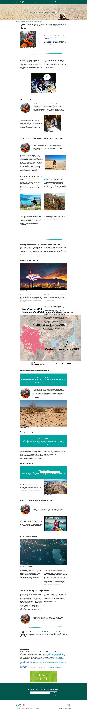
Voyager (43, 2)
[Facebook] (41, 678)
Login (66, 1)
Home (17, 21)
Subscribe (53, 692)
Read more (46, 455)
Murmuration (47, 306)
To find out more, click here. (34, 490)
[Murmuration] (69, 705)
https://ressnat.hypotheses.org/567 (55, 653)
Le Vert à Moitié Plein (55, 35)
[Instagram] (45, 678)
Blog (35, 2)
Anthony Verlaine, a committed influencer (34, 21)
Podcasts (39, 2)
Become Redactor (59, 1)
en (69, 1)
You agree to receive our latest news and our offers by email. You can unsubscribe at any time (44, 695)
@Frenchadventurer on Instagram (51, 41)
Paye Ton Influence (57, 219)
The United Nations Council (27, 379)
